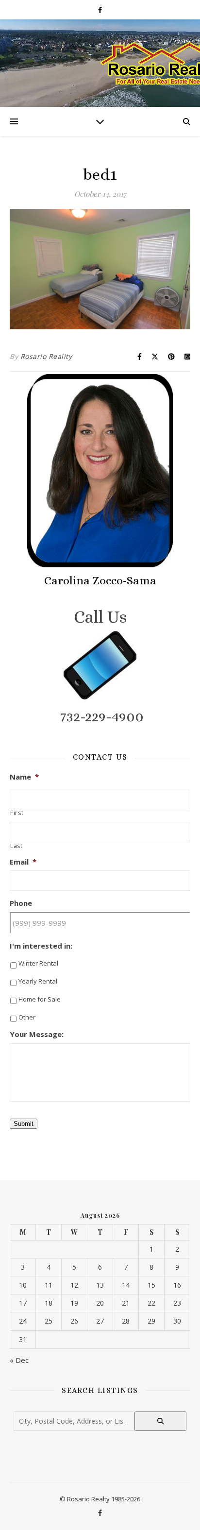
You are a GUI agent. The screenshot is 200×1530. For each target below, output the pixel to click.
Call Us (100, 617)
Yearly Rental (37, 981)
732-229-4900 (102, 716)
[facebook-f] (100, 9)
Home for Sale (39, 999)
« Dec (19, 1360)
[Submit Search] (160, 1421)
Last (16, 846)
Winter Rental (38, 963)
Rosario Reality (46, 356)
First (16, 813)
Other (26, 1017)
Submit (23, 1123)
